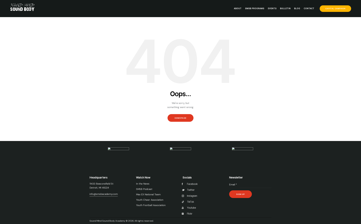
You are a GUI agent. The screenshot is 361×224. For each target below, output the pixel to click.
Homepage (180, 118)
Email (233, 184)
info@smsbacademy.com (104, 194)
